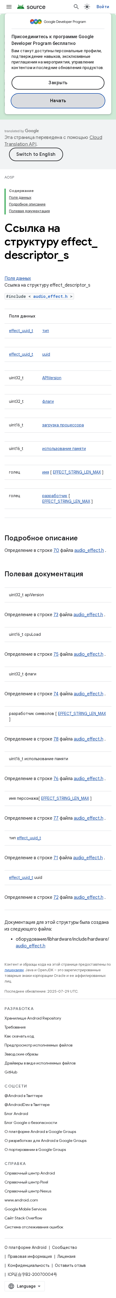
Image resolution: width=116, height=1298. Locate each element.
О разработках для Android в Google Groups (45, 1140)
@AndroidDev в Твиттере (27, 1104)
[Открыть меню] (9, 6)
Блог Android (16, 1113)
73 (55, 615)
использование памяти (64, 448)
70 (56, 550)
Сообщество (64, 1247)
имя (45, 472)
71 (55, 858)
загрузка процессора (63, 425)
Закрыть (58, 83)
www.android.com (21, 1200)
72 (56, 897)
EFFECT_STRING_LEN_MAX (77, 472)
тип (45, 330)
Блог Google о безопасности (31, 1122)
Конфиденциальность (28, 1265)
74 (56, 694)
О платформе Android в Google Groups (40, 1131)
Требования (15, 1027)
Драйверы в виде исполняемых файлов (40, 1063)
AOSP (9, 177)
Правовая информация (30, 1256)
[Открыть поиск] (76, 6)
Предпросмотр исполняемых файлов (38, 1045)
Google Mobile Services (25, 1209)
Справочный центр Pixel (26, 1182)
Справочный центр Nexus (28, 1191)
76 (56, 778)
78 (56, 739)
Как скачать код (19, 1036)
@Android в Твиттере (24, 1095)
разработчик (54, 495)
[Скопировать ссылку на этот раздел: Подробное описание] (83, 538)
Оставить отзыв (70, 1265)
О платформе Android (25, 1247)
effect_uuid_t (21, 330)
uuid (46, 354)
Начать (58, 101)
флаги (48, 401)
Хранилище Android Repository (33, 1018)
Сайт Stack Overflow (23, 1218)
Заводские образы (21, 1054)
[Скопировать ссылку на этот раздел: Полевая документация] (89, 574)
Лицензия (66, 1256)
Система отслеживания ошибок (34, 1227)
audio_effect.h (50, 296)
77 (56, 818)
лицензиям (14, 970)
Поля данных (18, 278)
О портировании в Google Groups (35, 1149)
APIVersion (51, 377)
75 (56, 654)
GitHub (11, 1072)
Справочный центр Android (30, 1173)
